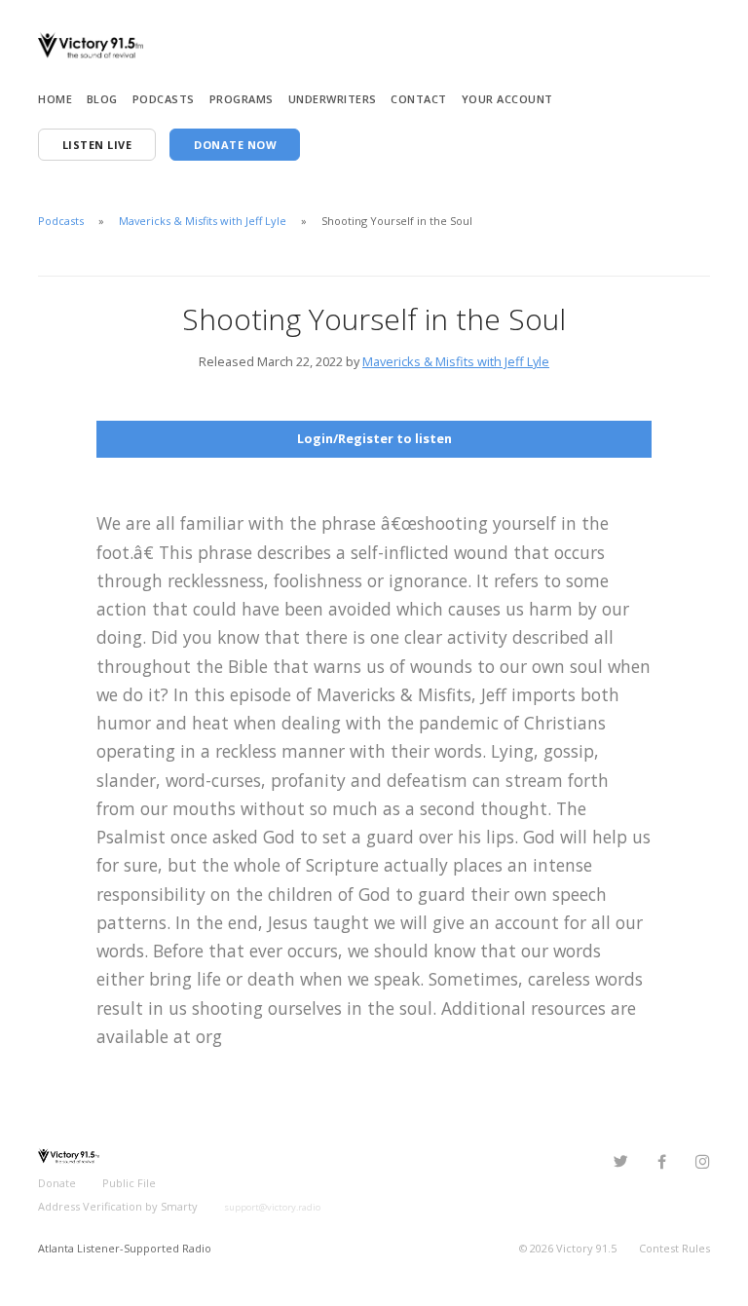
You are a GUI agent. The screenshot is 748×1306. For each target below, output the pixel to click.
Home (55, 99)
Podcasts (163, 99)
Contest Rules (674, 1248)
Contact (419, 99)
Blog (102, 99)
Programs (241, 99)
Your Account (507, 99)
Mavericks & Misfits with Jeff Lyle (202, 220)
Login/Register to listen (374, 438)
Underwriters (332, 99)
